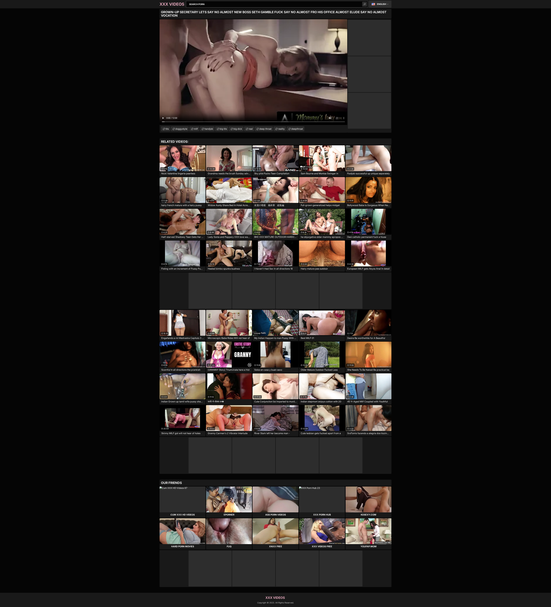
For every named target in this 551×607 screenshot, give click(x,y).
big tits (223, 128)
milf (196, 128)
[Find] (364, 4)
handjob (208, 128)
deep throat (265, 128)
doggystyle (181, 128)
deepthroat (297, 128)
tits (167, 128)
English (381, 4)
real (251, 128)
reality (281, 128)
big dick (237, 128)
